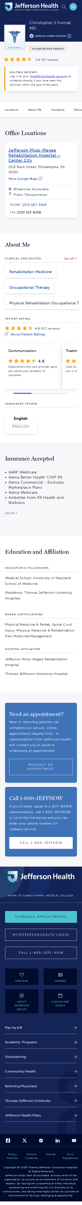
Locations (14, 112)
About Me (37, 112)
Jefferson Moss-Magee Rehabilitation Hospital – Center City (34, 155)
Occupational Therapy (29, 287)
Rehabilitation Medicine (30, 271)
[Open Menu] (73, 7)
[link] (25, 179)
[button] (22, 393)
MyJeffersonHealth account (48, 76)
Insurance (60, 112)
